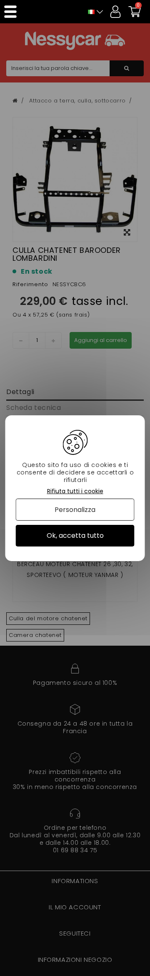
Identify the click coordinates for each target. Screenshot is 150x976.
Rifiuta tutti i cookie (75, 490)
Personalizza (75, 509)
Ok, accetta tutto (75, 535)
